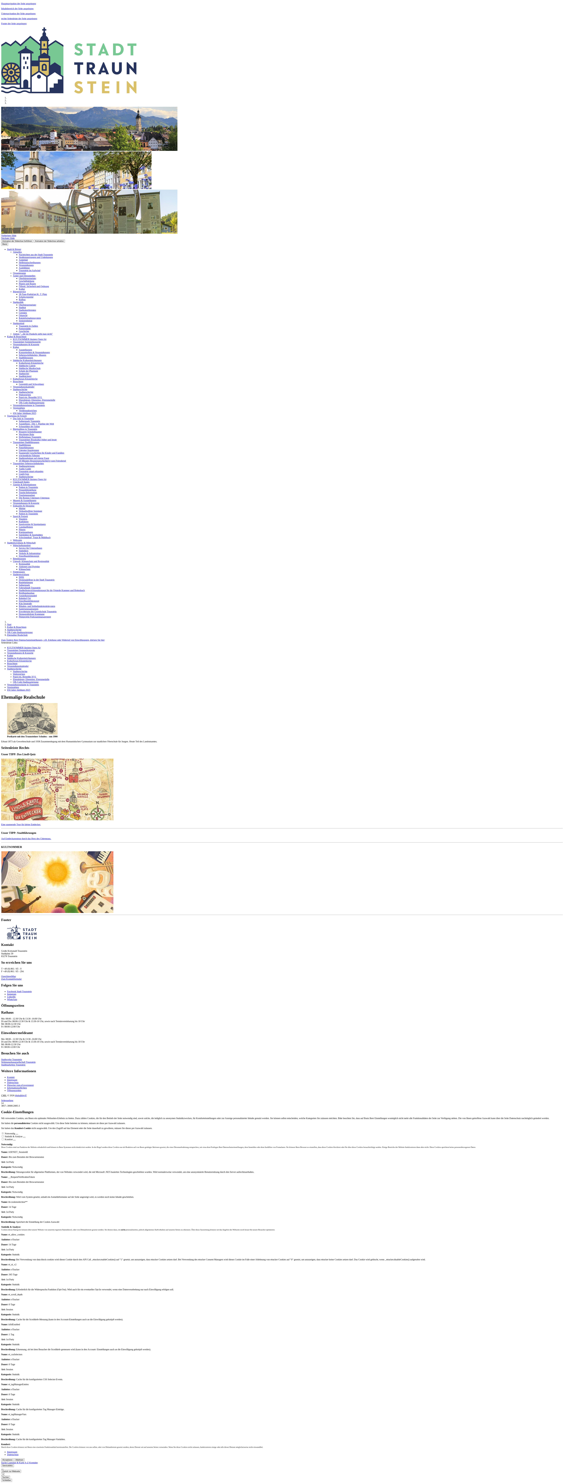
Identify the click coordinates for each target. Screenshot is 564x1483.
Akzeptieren (7, 1460)
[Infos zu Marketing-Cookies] (24, 1137)
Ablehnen (19, 1460)
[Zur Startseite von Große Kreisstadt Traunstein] (68, 93)
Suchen (5, 1477)
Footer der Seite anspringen (14, 23)
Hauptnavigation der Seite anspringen (18, 3)
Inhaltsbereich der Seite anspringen (17, 8)
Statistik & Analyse (13, 1136)
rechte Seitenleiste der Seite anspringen (19, 18)
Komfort (9, 1139)
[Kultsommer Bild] (282, 882)
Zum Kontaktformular (11, 979)
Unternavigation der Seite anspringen (18, 13)
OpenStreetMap (8, 976)
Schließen (6, 1480)
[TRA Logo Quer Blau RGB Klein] (21, 938)
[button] (8, 235)
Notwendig (10, 1133)
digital (21, 1095)
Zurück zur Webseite (11, 1471)
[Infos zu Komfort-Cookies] (14, 1140)
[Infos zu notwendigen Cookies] (17, 1134)
